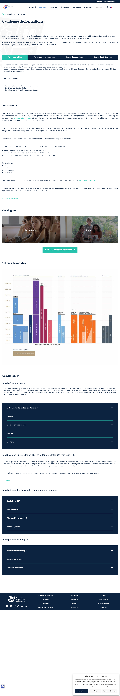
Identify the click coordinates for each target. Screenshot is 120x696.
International (77, 7)
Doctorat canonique (15, 568)
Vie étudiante (64, 7)
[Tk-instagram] (14, 606)
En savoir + (7, 481)
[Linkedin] (7, 606)
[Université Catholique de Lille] (15, 7)
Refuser (95, 691)
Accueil (4, 14)
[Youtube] (25, 606)
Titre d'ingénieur (13, 526)
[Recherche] (107, 7)
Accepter (81, 691)
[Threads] (18, 606)
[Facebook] (11, 606)
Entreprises (88, 7)
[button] (116, 676)
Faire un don (98, 1)
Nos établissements (109, 1)
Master (10, 433)
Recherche (53, 7)
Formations (42, 7)
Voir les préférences (109, 691)
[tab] (15, 57)
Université (32, 7)
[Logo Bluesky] (22, 606)
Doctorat (10, 442)
